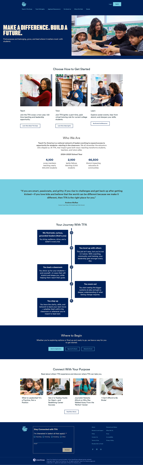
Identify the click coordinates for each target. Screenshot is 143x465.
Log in (110, 4)
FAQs (93, 433)
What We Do (109, 430)
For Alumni (67, 9)
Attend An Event (88, 349)
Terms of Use (95, 440)
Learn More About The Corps (30, 125)
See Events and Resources (100, 123)
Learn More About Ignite (64, 125)
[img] (70, 9)
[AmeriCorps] (40, 461)
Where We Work (78, 9)
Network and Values (111, 427)
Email (35, 443)
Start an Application (56, 349)
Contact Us (95, 437)
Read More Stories (71, 411)
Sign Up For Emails (72, 349)
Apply (117, 4)
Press (107, 433)
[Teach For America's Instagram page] (97, 449)
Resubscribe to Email (97, 443)
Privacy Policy (110, 440)
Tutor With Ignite (40, 9)
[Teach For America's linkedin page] (101, 449)
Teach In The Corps (27, 9)
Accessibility (109, 437)
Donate (88, 9)
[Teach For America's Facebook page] (93, 449)
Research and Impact (97, 430)
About (93, 427)
